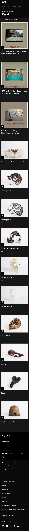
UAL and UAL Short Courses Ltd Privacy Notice (13, 509)
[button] (21, 2)
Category (15, 6)
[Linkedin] (14, 526)
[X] (10, 526)
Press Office (5, 501)
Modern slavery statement (8, 505)
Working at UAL (6, 477)
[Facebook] (7, 526)
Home (3, 6)
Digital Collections (8, 12)
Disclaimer (4, 497)
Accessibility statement (8, 481)
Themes (8, 6)
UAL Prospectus (6, 493)
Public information (6, 473)
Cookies (4, 485)
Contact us (5, 489)
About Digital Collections (8, 453)
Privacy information (7, 469)
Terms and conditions (7, 515)
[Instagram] (3, 457)
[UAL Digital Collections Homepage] (4, 2)
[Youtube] (18, 526)
